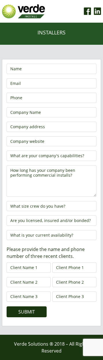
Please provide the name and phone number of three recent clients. (46, 252)
